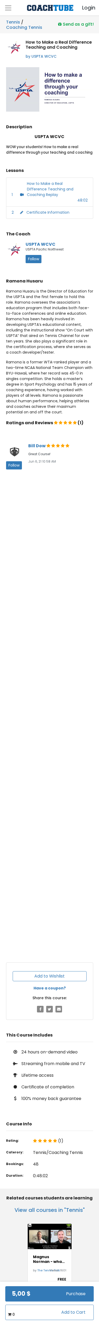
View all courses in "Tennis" (50, 1210)
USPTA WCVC (40, 244)
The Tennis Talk (48, 1270)
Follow (33, 259)
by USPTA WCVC (41, 56)
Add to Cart (73, 1312)
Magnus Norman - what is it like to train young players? (48, 1259)
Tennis (13, 22)
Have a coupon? (50, 988)
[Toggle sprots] (8, 8)
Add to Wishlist (49, 976)
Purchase (76, 1294)
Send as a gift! (78, 24)
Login (84, 7)
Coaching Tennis (24, 26)
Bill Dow (37, 446)
